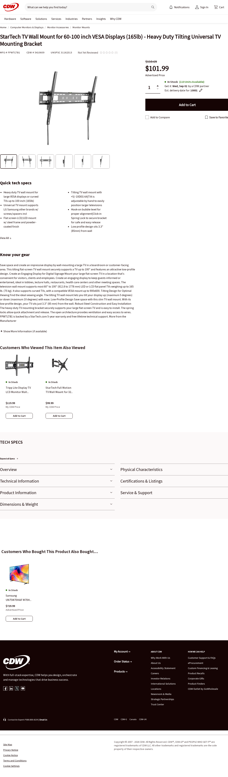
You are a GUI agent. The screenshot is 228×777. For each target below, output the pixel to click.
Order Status (122, 661)
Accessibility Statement (163, 668)
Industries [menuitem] (72, 19)
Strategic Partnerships (162, 699)
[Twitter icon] (17, 689)
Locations (156, 688)
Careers (155, 673)
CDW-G (124, 719)
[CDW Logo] (10, 7)
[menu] (179, 7)
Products (119, 671)
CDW (116, 719)
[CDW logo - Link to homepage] (10, 7)
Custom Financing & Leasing (203, 668)
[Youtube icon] (23, 689)
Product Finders (196, 683)
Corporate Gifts (196, 678)
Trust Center (157, 704)
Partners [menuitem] (87, 19)
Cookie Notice (10, 755)
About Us (156, 663)
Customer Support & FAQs (202, 657)
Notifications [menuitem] (182, 7)
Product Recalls (196, 673)
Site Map (7, 744)
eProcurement (195, 663)
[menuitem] (171, 7)
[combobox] (85, 7)
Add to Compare (160, 117)
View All (5, 238)
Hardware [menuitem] (10, 19)
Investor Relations (160, 678)
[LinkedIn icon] (11, 689)
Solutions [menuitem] (41, 19)
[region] (114, 389)
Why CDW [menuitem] (115, 19)
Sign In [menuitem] (204, 7)
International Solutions (163, 683)
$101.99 (157, 68)
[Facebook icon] (5, 689)
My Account (121, 651)
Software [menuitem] (25, 19)
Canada (132, 719)
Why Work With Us (160, 657)
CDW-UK (143, 719)
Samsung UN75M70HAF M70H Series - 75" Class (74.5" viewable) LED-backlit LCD (18, 598)
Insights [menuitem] (101, 19)
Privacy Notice (10, 749)
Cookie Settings (11, 766)
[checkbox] (147, 117)
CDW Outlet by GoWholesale (203, 688)
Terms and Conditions (15, 760)
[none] (10, 18)
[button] (219, 7)
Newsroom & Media (161, 694)
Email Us (43, 719)
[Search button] (153, 7)
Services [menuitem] (56, 19)
